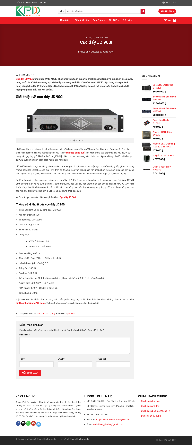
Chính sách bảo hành (151, 401)
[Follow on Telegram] (38, 424)
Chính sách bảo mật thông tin (155, 411)
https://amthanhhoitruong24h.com (113, 419)
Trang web (101, 359)
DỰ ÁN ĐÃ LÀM (82, 20)
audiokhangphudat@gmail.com (108, 424)
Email (61, 359)
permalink (71, 313)
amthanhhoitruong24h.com (30, 303)
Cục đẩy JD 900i (24, 79)
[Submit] (143, 11)
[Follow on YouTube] (33, 423)
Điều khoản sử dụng (151, 416)
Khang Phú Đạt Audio (79, 439)
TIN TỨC (113, 20)
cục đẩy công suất (75, 152)
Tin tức (87, 38)
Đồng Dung (108, 52)
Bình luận (24, 335)
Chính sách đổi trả (150, 406)
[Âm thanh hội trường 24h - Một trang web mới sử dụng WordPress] (35, 11)
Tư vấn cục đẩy (100, 38)
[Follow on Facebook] (18, 423)
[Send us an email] (23, 423)
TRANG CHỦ (65, 20)
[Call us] (28, 423)
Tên (21, 359)
